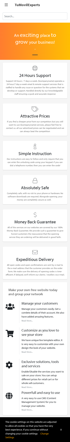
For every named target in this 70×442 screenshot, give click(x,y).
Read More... (27, 320)
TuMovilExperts (27, 5)
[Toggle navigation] (6, 5)
